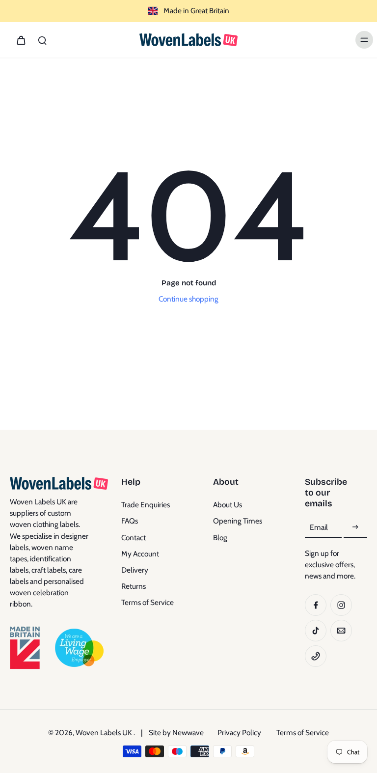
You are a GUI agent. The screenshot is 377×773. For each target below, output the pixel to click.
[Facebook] (315, 605)
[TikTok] (315, 630)
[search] (42, 40)
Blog (220, 537)
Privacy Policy (239, 732)
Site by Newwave (176, 732)
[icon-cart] (20, 40)
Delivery (134, 570)
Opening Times (237, 520)
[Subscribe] (355, 528)
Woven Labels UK (105, 732)
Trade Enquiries (145, 504)
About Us (227, 504)
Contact (133, 537)
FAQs (129, 520)
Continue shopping (188, 299)
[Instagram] (341, 605)
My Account (140, 553)
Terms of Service (147, 602)
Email (319, 527)
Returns (133, 586)
